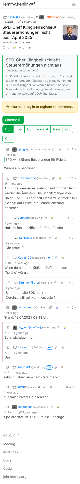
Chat (9, 139)
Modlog (9, 444)
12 (7, 47)
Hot (8, 129)
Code (7, 468)
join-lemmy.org (14, 477)
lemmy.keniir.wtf (19, 4)
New (56, 129)
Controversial (37, 129)
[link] (14, 47)
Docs (7, 460)
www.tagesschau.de (16, 42)
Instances (10, 452)
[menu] (74, 4)
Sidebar (11, 120)
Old (68, 129)
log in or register (39, 107)
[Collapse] (7, 149)
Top (19, 129)
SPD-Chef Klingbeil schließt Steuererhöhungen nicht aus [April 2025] (29, 32)
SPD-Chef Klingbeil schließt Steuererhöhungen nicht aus (34, 63)
